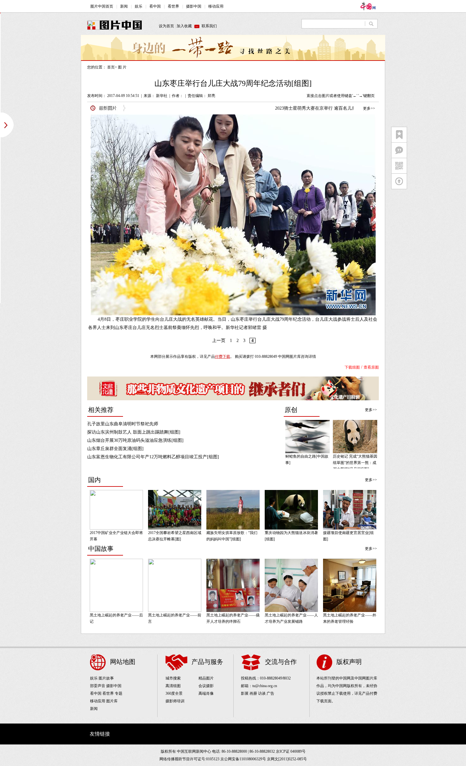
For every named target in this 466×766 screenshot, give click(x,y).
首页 (111, 67)
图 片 (122, 67)
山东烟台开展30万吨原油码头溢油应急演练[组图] (135, 440)
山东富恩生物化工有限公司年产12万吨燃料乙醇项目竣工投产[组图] (153, 456)
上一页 (218, 340)
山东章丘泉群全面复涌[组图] (115, 448)
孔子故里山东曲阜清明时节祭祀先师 (122, 424)
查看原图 (371, 367)
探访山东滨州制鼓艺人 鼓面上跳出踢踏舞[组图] (133, 432)
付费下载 (222, 356)
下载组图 (352, 367)
